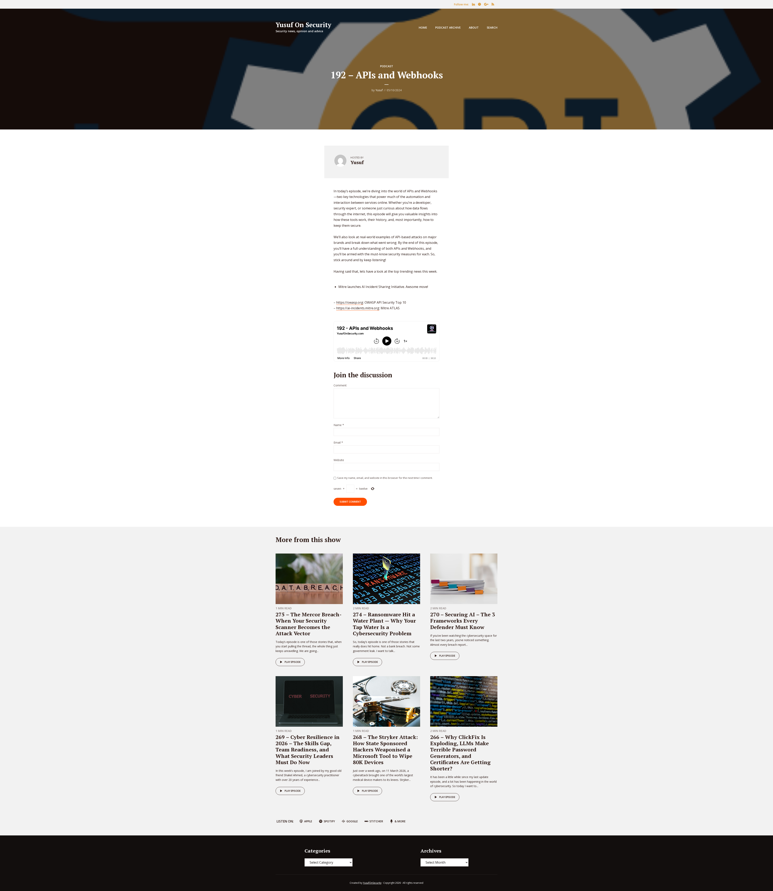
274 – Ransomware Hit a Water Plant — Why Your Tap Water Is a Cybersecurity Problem (384, 624)
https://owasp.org (349, 302)
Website (339, 460)
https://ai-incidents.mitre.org (357, 308)
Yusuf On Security (303, 25)
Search (492, 27)
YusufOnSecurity (372, 883)
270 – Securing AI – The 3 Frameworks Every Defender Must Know (462, 620)
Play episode (293, 662)
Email (338, 442)
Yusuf (379, 90)
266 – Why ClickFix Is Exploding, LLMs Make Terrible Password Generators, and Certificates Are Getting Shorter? (460, 753)
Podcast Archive (448, 27)
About (474, 27)
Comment (340, 385)
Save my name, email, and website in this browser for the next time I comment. (385, 478)
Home (423, 27)
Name (339, 425)
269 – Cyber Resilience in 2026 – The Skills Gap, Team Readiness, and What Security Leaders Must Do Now (308, 750)
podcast (386, 66)
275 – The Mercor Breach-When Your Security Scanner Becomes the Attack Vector (309, 624)
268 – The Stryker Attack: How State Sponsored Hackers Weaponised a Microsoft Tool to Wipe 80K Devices (385, 750)
